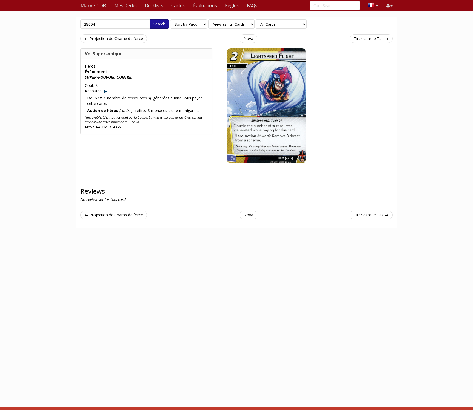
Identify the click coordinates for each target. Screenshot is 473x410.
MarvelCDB (93, 5)
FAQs (252, 5)
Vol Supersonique (104, 54)
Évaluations (205, 5)
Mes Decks (125, 5)
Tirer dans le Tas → (371, 38)
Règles (232, 5)
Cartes (178, 5)
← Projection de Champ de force (114, 38)
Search (159, 24)
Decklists (154, 5)
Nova (248, 38)
